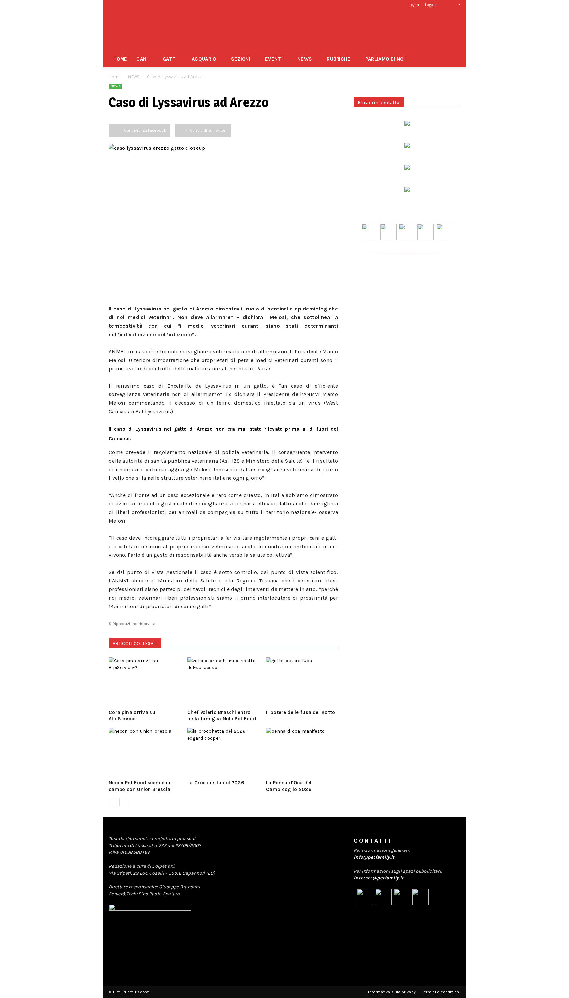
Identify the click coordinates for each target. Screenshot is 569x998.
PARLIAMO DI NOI (385, 59)
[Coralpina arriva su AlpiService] (144, 682)
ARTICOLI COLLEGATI (135, 643)
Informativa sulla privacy (392, 992)
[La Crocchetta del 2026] (223, 752)
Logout (431, 5)
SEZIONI (240, 59)
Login (414, 5)
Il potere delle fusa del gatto (300, 712)
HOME (120, 59)
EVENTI (274, 59)
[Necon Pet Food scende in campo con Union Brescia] (144, 752)
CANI (142, 59)
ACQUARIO (204, 59)
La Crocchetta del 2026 (215, 783)
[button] (453, 4)
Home (115, 77)
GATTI (170, 59)
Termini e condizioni (441, 992)
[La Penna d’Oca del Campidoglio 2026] (302, 752)
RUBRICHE (339, 59)
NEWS (304, 59)
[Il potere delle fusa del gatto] (302, 682)
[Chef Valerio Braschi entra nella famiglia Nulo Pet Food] (223, 682)
